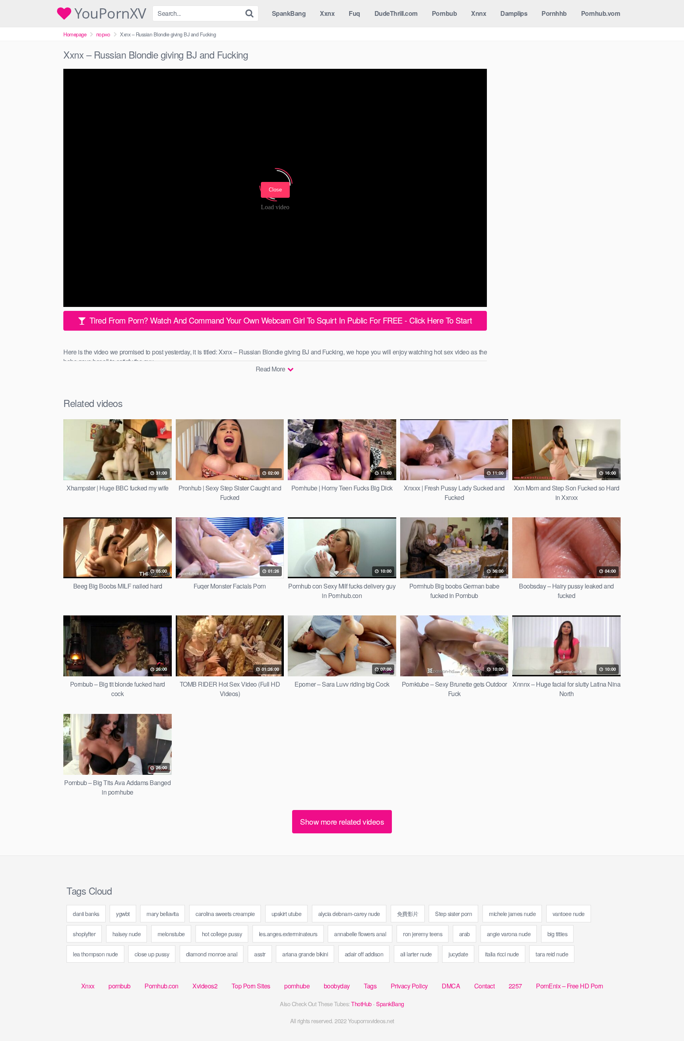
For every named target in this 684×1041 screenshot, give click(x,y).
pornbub (119, 985)
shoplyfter (84, 933)
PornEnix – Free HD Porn (569, 985)
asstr (260, 954)
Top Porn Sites (251, 985)
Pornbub (444, 13)
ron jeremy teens (422, 933)
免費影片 (407, 913)
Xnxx (88, 985)
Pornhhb (554, 13)
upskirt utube (287, 913)
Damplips (513, 13)
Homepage (74, 34)
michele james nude (512, 913)
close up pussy (152, 954)
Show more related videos (342, 821)
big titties (557, 933)
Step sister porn (453, 913)
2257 (515, 985)
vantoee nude (569, 913)
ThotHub (361, 1003)
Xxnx (327, 13)
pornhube (297, 985)
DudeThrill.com (396, 13)
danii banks (86, 913)
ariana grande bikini (305, 954)
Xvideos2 (204, 985)
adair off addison (364, 954)
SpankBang (289, 13)
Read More (271, 368)
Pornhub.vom (600, 13)
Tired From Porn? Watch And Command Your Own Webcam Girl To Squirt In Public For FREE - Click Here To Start (279, 320)
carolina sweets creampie (225, 913)
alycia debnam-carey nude (349, 913)
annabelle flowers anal (360, 933)
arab (464, 933)
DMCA (451, 985)
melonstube (171, 933)
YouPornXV (108, 13)
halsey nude (126, 933)
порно (103, 34)
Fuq (354, 13)
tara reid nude (552, 954)
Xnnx (478, 13)
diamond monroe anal (212, 954)
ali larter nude (416, 954)
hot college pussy (222, 933)
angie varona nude (509, 933)
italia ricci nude (502, 954)
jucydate (458, 954)
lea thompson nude (95, 954)
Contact (484, 985)
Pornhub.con (161, 985)
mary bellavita (162, 913)
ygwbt (123, 913)
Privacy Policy (409, 985)
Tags (370, 985)
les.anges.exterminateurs (288, 933)
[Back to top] (662, 1015)
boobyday (337, 985)
